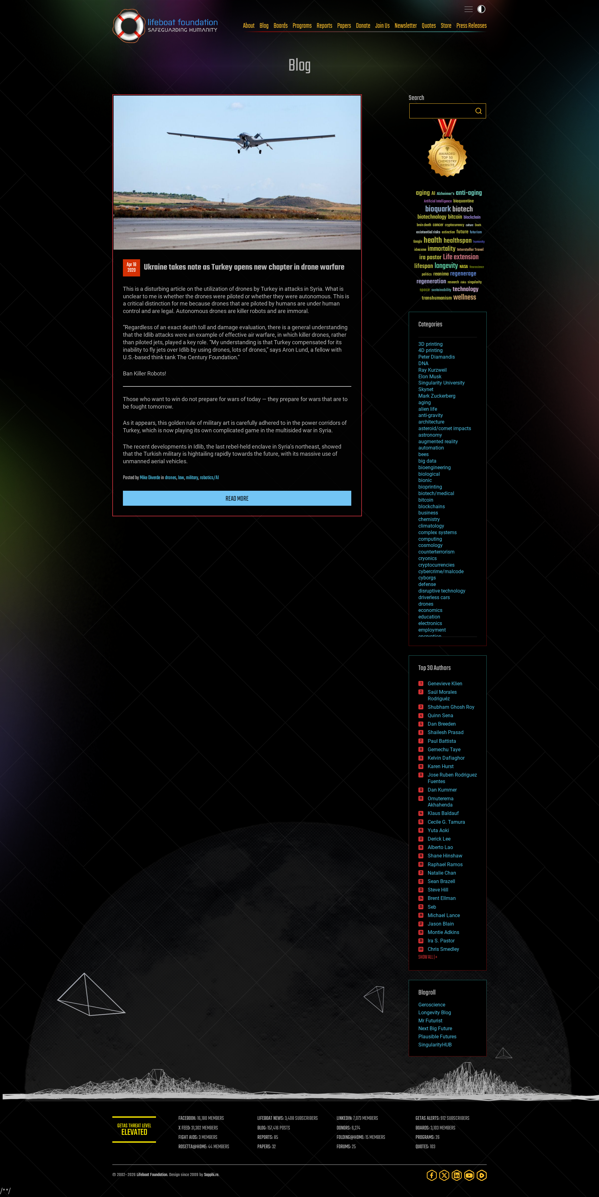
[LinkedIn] (457, 1175)
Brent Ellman (442, 898)
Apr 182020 (131, 267)
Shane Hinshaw (445, 856)
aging (423, 193)
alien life (427, 409)
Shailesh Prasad (446, 732)
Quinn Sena (440, 715)
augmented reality (438, 442)
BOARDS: (423, 1128)
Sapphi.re (211, 1175)
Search (478, 110)
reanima (441, 274)
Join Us (382, 26)
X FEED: (184, 1128)
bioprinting (430, 487)
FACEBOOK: (187, 1119)
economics (430, 610)
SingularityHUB (435, 1045)
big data (427, 461)
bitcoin (455, 217)
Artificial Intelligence (438, 202)
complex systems (437, 532)
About (249, 26)
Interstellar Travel (470, 250)
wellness (464, 298)
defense (427, 584)
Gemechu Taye (444, 749)
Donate (363, 26)
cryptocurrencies (436, 565)
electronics (430, 623)
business (428, 513)
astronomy (430, 435)
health (433, 240)
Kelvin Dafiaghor (446, 758)
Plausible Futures (437, 1037)
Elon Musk (429, 377)
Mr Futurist (430, 1021)
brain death (424, 225)
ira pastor (430, 257)
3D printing (430, 344)
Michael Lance (444, 915)
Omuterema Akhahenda (441, 802)
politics (427, 275)
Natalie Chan (442, 873)
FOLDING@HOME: (350, 1138)
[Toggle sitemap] (469, 9)
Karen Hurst (441, 766)
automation (431, 448)
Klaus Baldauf (443, 813)
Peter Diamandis (436, 357)
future (462, 232)
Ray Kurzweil (432, 370)
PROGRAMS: (425, 1138)
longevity (446, 266)
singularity (475, 283)
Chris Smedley (443, 949)
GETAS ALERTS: (428, 1119)
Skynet (425, 389)
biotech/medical (436, 493)
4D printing (430, 350)
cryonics (427, 558)
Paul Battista (442, 741)
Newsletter (406, 26)
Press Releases (471, 26)
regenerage (463, 274)
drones (170, 478)
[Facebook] (432, 1175)
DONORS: (344, 1128)
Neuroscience (477, 267)
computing (430, 539)
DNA (423, 363)
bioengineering (434, 467)
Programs (302, 26)
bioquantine (463, 201)
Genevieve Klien (445, 684)
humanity (479, 242)
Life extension (461, 257)
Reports (324, 26)
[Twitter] (444, 1175)
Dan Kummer (442, 790)
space (425, 289)
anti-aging (469, 193)
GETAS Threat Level (134, 1130)
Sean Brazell (441, 881)
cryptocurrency (454, 225)
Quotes (429, 26)
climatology (431, 526)
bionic (425, 480)
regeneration (431, 281)
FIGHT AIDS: (188, 1138)
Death (478, 225)
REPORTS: (265, 1138)
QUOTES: (422, 1147)
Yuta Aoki (438, 830)
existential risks (428, 232)
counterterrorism (436, 552)
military (192, 478)
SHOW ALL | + (427, 957)
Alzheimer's (445, 194)
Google (417, 242)
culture (469, 225)
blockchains (431, 506)
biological (429, 474)
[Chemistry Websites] (448, 149)
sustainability (441, 290)
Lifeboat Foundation (152, 1175)
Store (446, 26)
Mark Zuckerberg (436, 396)
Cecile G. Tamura (446, 822)
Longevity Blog (434, 1013)
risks (463, 282)
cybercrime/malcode (441, 571)
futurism (476, 233)
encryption (429, 636)
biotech (462, 209)
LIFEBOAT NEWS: (270, 1119)
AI (433, 194)
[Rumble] (482, 1175)
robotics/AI (209, 478)
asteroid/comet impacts (444, 428)
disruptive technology (441, 591)
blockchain (472, 217)
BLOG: (261, 1128)
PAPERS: (264, 1147)
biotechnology (431, 217)
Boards (281, 26)
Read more (237, 499)
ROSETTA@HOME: (192, 1147)
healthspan (458, 241)
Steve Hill (438, 890)
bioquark (438, 209)
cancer (438, 225)
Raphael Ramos (445, 864)
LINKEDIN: (344, 1119)
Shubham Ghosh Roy (451, 707)
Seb (432, 907)
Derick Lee (439, 839)
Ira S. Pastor (441, 941)
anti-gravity (430, 415)
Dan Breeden (442, 724)
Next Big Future (435, 1028)
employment (432, 630)
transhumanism (437, 298)
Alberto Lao (440, 847)
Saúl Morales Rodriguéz (442, 695)
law (181, 478)
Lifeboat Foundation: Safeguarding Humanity (165, 26)
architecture (431, 422)
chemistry (429, 519)
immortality (441, 249)
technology (466, 289)
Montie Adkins (443, 932)
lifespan (423, 266)
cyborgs (427, 578)
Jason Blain (441, 924)
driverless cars (434, 597)
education (429, 617)
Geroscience (431, 1005)
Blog (264, 26)
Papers (344, 26)
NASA (464, 267)
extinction (448, 233)
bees (423, 454)
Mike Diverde (150, 478)
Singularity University (441, 383)
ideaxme (420, 250)
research (453, 283)
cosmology (430, 545)
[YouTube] (469, 1175)
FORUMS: (344, 1147)
